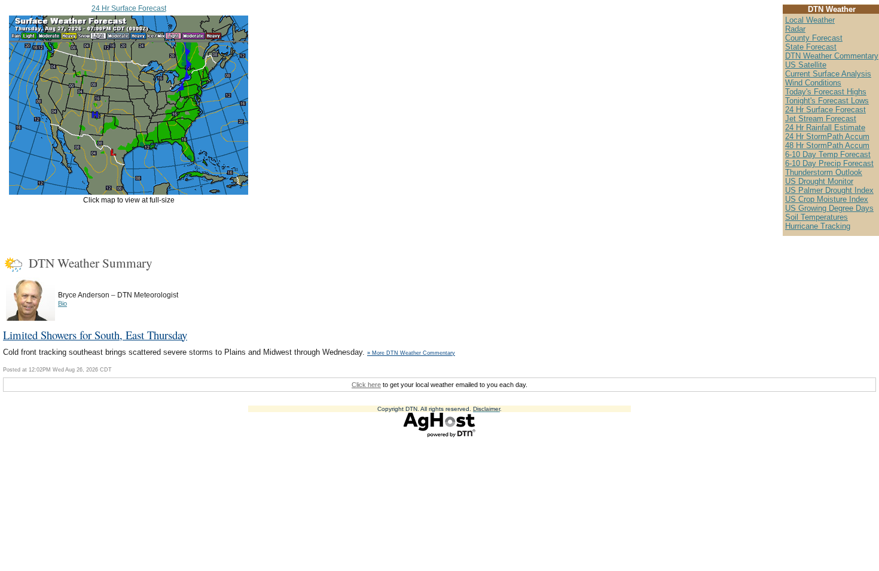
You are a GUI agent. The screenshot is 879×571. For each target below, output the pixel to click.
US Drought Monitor (819, 181)
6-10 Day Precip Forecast (829, 163)
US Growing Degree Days (829, 208)
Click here (366, 384)
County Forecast (814, 37)
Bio (62, 303)
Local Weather (810, 20)
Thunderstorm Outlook (823, 172)
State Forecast (811, 46)
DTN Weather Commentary (831, 55)
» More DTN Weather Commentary (411, 353)
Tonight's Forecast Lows (827, 100)
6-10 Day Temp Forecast (828, 154)
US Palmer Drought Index (829, 190)
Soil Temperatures (816, 217)
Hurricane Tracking (817, 226)
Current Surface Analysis (828, 73)
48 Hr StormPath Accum (827, 145)
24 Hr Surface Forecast (128, 8)
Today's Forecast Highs (825, 91)
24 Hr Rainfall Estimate (825, 127)
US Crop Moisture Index (826, 199)
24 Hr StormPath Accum (827, 136)
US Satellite (805, 64)
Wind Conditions (813, 82)
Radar (795, 28)
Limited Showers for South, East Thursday (95, 334)
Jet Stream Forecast (820, 118)
